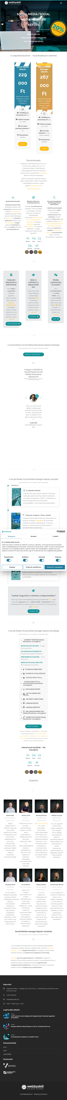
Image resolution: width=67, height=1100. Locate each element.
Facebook (37, 733)
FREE (36, 298)
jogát (40, 731)
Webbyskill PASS (35, 185)
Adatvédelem (7, 1054)
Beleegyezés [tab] (11, 536)
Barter (54, 319)
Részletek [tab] (33, 536)
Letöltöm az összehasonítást (32, 354)
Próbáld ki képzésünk (33, 189)
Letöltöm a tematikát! (32, 726)
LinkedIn (38, 520)
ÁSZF (5, 1050)
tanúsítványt (43, 173)
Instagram (14, 950)
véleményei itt (37, 217)
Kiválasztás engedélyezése (33, 567)
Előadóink (14, 958)
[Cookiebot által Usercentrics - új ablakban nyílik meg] (58, 531)
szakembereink (15, 211)
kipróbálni (30, 224)
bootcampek (10, 223)
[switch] (25, 560)
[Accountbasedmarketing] (33, 1072)
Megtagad (12, 567)
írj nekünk (35, 606)
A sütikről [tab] (55, 536)
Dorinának (56, 314)
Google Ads (28, 736)
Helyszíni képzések (12, 323)
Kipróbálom (33, 316)
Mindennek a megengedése (55, 567)
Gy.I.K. (5, 1047)
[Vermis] (33, 1065)
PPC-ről (9, 218)
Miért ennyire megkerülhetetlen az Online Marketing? (54, 224)
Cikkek (13, 1014)
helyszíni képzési (30, 226)
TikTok (19, 950)
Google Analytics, (37, 736)
